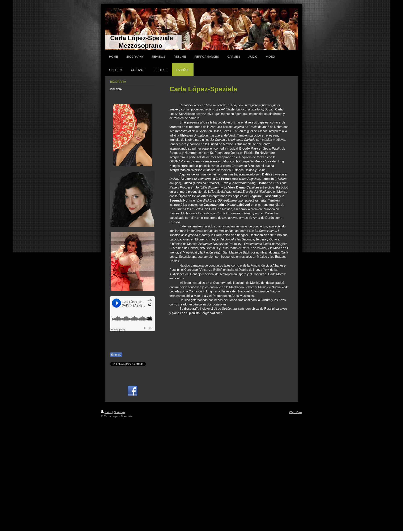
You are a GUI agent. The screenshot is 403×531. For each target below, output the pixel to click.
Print (108, 412)
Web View (295, 412)
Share (117, 354)
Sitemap (119, 412)
